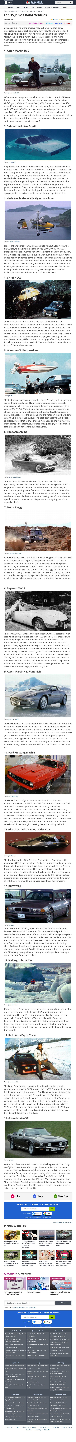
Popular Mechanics (14, 241)
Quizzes (11, 1273)
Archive (28, 1430)
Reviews (47, 1430)
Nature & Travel (60, 1331)
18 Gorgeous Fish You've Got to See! (60, 1339)
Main (5, 11)
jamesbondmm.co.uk (14, 553)
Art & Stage (61, 1363)
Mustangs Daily (13, 796)
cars (27, 1307)
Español (55, 19)
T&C (41, 1217)
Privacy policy (44, 1427)
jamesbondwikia (13, 1082)
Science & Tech (15, 11)
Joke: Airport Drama (32, 1382)
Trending (38, 1430)
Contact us (9, 1427)
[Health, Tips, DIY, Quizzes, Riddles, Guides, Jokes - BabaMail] (35, 2)
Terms (34, 1427)
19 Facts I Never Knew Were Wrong (14, 1365)
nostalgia (22, 1307)
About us (25, 1427)
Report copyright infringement (62, 1222)
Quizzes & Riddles (38, 1331)
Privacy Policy (48, 1217)
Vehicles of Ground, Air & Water (32, 11)
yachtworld (11, 396)
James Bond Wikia (13, 93)
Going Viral (15, 1394)
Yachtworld (11, 162)
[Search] (71, 2)
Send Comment (63, 1303)
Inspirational (38, 1394)
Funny (38, 1363)
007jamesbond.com (14, 477)
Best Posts (66, 1427)
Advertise (56, 1427)
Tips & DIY (15, 1363)
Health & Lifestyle (15, 1331)
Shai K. (12, 19)
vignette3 (11, 925)
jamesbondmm (13, 1005)
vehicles (16, 1307)
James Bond (32, 1307)
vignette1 (11, 1160)
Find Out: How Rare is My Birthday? (14, 1403)
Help (17, 1427)
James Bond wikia (13, 719)
